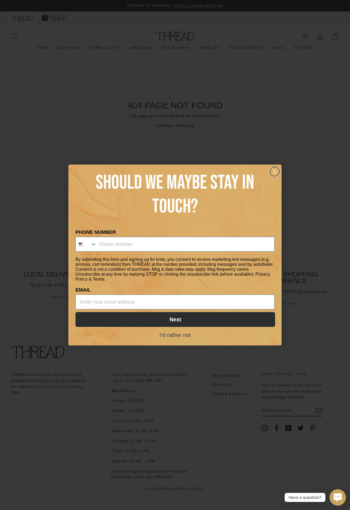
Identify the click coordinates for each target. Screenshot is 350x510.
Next (175, 319)
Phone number (95, 232)
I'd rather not (175, 334)
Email (83, 290)
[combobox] (86, 244)
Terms (98, 279)
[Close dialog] (274, 171)
